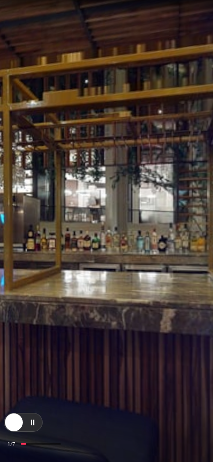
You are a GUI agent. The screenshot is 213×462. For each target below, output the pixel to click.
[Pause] (33, 363)
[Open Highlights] (14, 363)
